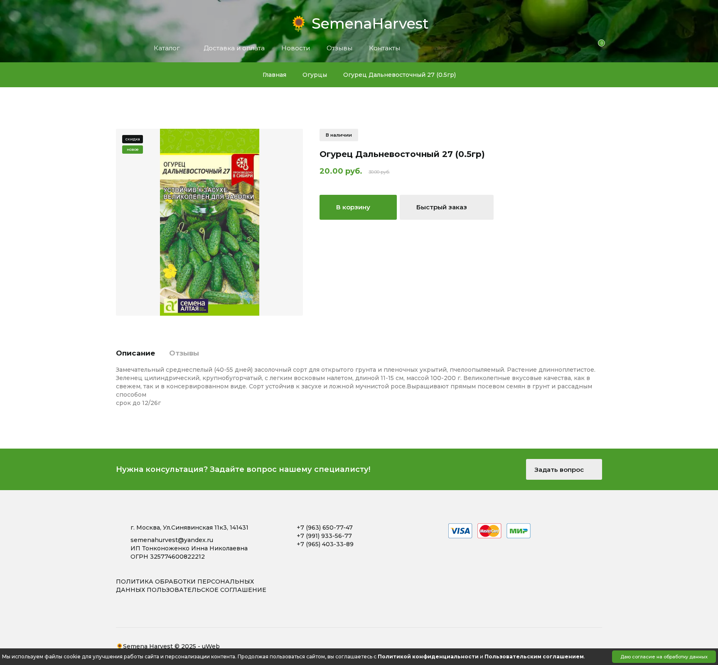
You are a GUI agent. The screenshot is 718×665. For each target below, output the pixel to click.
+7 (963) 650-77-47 (325, 527)
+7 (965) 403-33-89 (325, 544)
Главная (274, 75)
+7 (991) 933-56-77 (324, 536)
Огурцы (314, 75)
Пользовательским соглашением (534, 656)
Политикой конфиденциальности (428, 656)
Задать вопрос (559, 470)
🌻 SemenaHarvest (359, 21)
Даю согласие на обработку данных (664, 657)
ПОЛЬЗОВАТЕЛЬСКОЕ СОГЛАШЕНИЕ (206, 590)
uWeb (211, 646)
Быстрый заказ (442, 207)
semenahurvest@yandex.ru (171, 540)
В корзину (354, 207)
